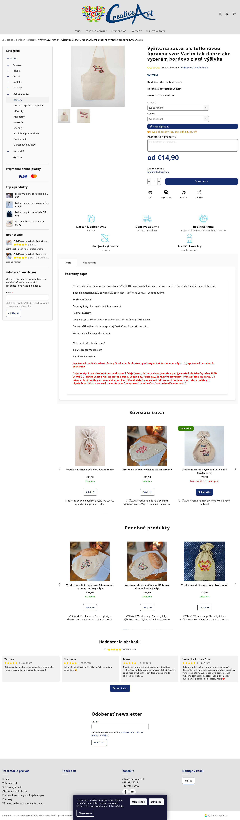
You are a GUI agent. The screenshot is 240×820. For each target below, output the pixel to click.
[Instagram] (132, 792)
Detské (16, 76)
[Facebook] (125, 792)
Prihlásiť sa (13, 313)
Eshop (13, 58)
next (235, 469)
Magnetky (19, 116)
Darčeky (17, 87)
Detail (88, 492)
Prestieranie (20, 139)
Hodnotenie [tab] (89, 262)
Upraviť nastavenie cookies (70, 815)
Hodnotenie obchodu (120, 641)
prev (59, 469)
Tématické (18, 151)
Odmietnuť (138, 801)
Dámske (17, 65)
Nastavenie (85, 813)
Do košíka (203, 181)
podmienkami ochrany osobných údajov (27, 304)
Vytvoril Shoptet (216, 815)
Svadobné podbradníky (27, 133)
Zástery (18, 99)
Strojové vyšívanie (12, 787)
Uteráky (18, 127)
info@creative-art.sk (133, 779)
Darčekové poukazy (25, 144)
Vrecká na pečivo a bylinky (28, 105)
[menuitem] (78, 31)
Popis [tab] (68, 262)
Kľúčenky (19, 111)
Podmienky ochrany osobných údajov (23, 795)
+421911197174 (130, 782)
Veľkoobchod (9, 783)
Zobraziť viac (120, 688)
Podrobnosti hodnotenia (194, 67)
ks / (188, 780)
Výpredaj (17, 157)
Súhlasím (156, 801)
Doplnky (17, 82)
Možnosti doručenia (158, 172)
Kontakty (7, 799)
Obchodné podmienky (14, 791)
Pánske (17, 70)
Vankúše (18, 122)
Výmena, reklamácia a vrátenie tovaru (23, 803)
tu (122, 806)
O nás (5, 779)
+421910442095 (130, 785)
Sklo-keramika (22, 94)
